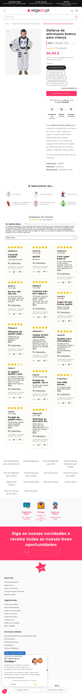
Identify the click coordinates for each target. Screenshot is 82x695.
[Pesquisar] (76, 17)
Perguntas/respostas (11, 607)
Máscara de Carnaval (11, 483)
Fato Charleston (31, 491)
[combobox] (41, 17)
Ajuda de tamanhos (11, 604)
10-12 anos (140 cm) (57, 83)
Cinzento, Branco (46, 194)
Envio (62, 57)
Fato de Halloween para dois (51, 462)
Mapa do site (8, 585)
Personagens (9, 639)
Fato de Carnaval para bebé (71, 474)
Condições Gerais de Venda (14, 591)
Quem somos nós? (11, 588)
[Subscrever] (57, 552)
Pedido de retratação (12, 623)
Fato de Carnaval (51, 473)
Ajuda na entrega (10, 614)
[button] (4, 10)
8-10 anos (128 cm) (56, 78)
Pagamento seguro (11, 617)
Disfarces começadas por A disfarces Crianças (22, 203)
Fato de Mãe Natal (31, 482)
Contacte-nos (9, 620)
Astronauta (17, 194)
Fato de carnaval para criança (31, 474)
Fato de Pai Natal (51, 482)
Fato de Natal (70, 482)
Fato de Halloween (31, 461)
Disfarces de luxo (11, 642)
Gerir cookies (9, 626)
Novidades (8, 645)
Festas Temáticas (11, 648)
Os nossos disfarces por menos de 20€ (20, 636)
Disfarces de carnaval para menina (47, 203)
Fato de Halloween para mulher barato (11, 462)
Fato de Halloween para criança (11, 474)
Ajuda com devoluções (12, 610)
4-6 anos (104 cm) (56, 67)
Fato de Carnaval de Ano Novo (11, 492)
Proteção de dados (11, 582)
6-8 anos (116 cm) (56, 73)
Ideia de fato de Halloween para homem (70, 464)
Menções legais (9, 594)
